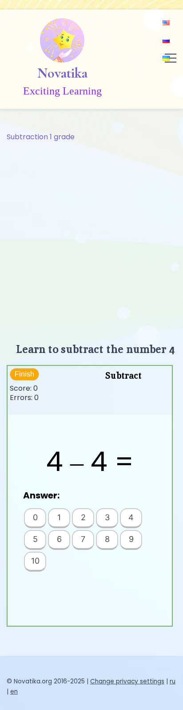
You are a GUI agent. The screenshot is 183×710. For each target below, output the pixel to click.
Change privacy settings (127, 681)
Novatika (62, 73)
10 (35, 560)
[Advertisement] (91, 238)
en (14, 691)
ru (172, 681)
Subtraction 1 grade (41, 137)
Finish (24, 374)
